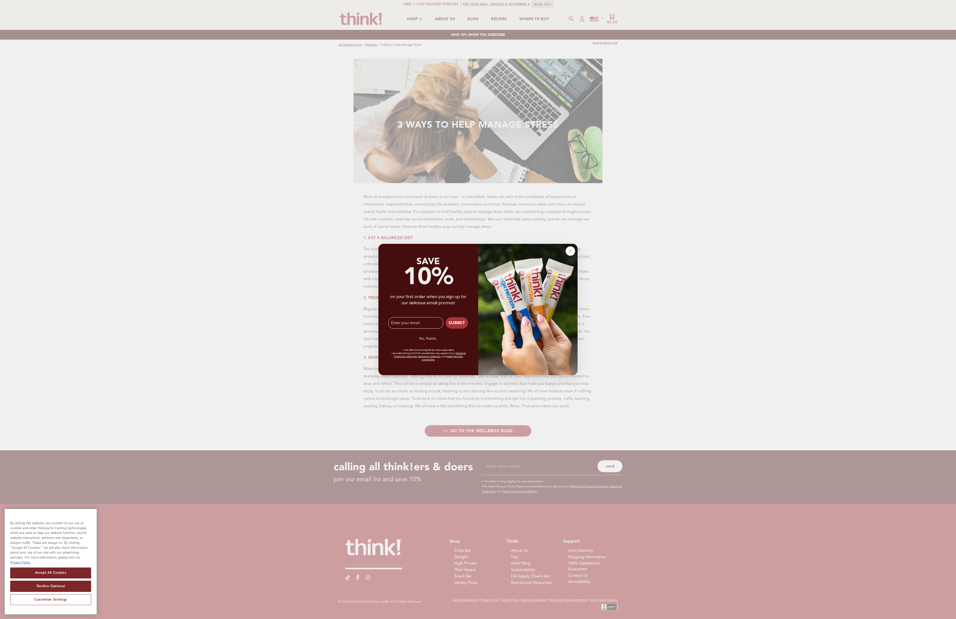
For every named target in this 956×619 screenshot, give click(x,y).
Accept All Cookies (50, 572)
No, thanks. (428, 338)
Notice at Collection (429, 356)
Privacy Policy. (20, 562)
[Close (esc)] (570, 251)
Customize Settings (50, 599)
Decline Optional (51, 586)
